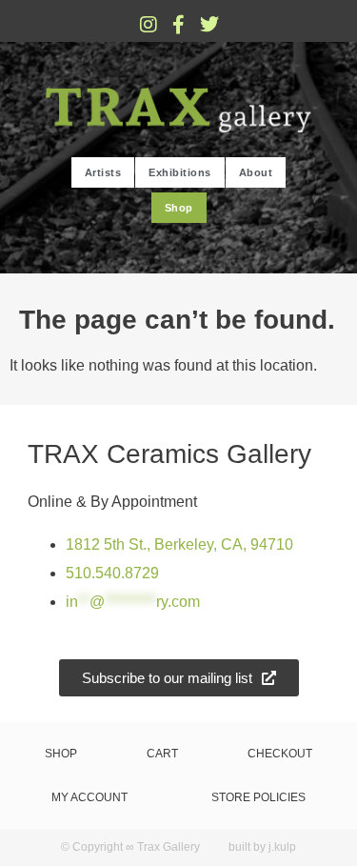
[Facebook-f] (178, 24)
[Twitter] (209, 24)
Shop (179, 207)
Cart (162, 753)
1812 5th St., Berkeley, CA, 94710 (179, 544)
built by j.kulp (262, 847)
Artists (103, 172)
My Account (89, 797)
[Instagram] (148, 24)
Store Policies (258, 797)
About (256, 172)
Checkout (280, 753)
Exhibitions (180, 172)
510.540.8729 (112, 573)
